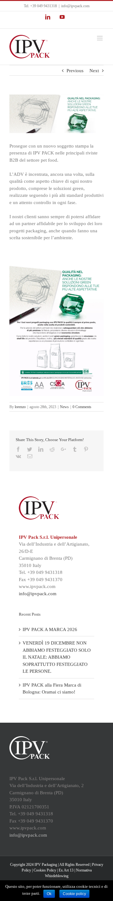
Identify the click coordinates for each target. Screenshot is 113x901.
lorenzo (20, 407)
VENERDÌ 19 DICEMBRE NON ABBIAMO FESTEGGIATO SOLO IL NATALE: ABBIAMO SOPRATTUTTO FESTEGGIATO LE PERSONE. (57, 657)
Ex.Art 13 (66, 870)
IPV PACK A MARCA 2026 (50, 629)
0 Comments (82, 407)
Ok (49, 894)
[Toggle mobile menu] (100, 38)
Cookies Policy (45, 870)
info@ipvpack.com (75, 6)
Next (94, 70)
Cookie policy (74, 894)
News (64, 407)
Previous (75, 70)
